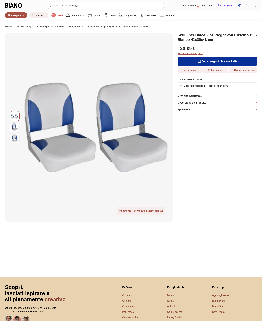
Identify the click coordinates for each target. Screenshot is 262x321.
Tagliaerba (130, 15)
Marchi (171, 295)
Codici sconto (174, 312)
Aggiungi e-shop (221, 295)
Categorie (16, 15)
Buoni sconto (191, 6)
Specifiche (184, 109)
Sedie (113, 15)
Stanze (39, 15)
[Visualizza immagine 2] (15, 127)
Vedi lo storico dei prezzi (190, 53)
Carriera (126, 301)
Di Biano (127, 287)
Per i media (128, 312)
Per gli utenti (175, 287)
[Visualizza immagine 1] (15, 116)
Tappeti (170, 15)
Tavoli (97, 15)
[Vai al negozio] (96, 127)
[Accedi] (254, 5)
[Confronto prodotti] (239, 5)
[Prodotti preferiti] (247, 5)
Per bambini (78, 15)
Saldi (60, 15)
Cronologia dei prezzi (190, 95)
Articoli (171, 306)
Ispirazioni (207, 5)
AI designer (226, 5)
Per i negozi (220, 287)
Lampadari (150, 15)
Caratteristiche (130, 317)
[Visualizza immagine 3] (15, 138)
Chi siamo (127, 295)
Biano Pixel (218, 301)
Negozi (171, 301)
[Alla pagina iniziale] (17, 5)
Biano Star (218, 306)
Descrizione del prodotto (192, 102)
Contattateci (128, 306)
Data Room (218, 312)
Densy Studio (174, 317)
